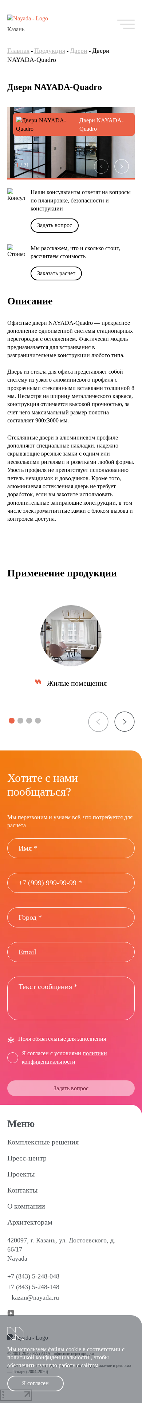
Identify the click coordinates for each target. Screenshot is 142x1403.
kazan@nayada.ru (35, 1297)
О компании (26, 1206)
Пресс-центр (27, 1158)
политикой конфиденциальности (48, 1357)
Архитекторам (29, 1222)
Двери (78, 50)
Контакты (22, 1190)
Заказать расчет (56, 273)
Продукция (49, 50)
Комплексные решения (43, 1142)
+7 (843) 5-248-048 (33, 1276)
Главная (18, 50)
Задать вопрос (54, 225)
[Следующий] (121, 166)
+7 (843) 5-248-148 (33, 1286)
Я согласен (35, 1383)
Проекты (21, 1174)
